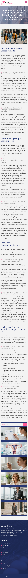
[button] (26, 2)
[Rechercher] (25, 424)
